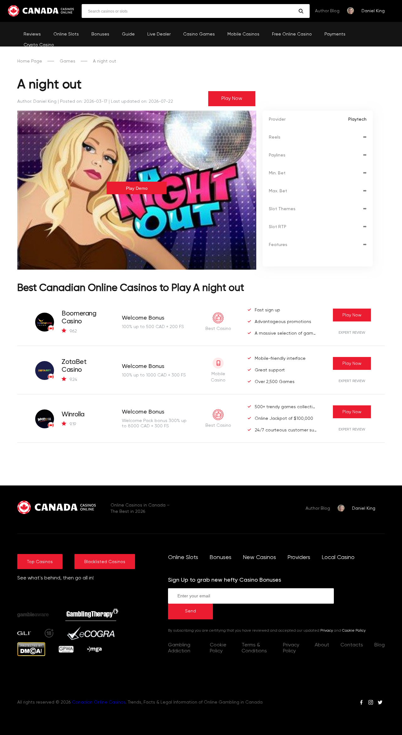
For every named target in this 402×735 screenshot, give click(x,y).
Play (351, 315)
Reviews (32, 34)
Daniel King (373, 11)
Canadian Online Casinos (99, 702)
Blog (379, 645)
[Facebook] (361, 703)
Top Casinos (40, 562)
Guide (128, 34)
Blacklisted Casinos (104, 562)
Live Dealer (159, 34)
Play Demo (137, 188)
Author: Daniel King (37, 101)
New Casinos (259, 557)
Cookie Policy (354, 631)
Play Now (231, 98)
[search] (301, 11)
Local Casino (338, 557)
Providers (298, 557)
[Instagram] (370, 703)
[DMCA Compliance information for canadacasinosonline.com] (31, 654)
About (322, 645)
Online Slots (66, 34)
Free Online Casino (292, 34)
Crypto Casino (39, 45)
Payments (334, 34)
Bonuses (100, 34)
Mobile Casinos (243, 34)
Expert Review (352, 333)
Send (190, 611)
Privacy (326, 631)
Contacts (351, 645)
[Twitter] (380, 703)
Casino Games (199, 34)
